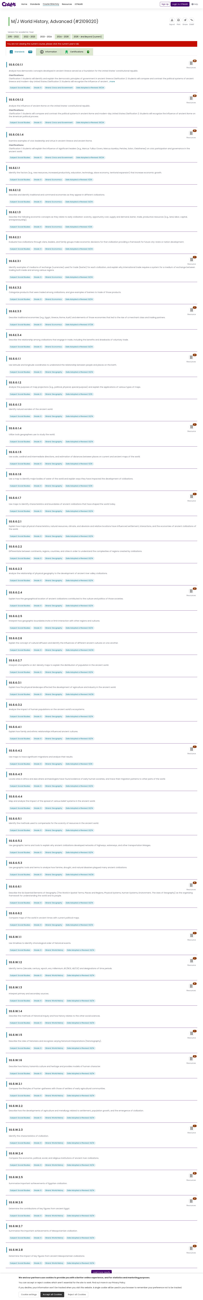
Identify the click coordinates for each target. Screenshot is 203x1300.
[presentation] (13, 36)
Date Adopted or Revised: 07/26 (79, 324)
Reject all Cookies (77, 1294)
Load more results (101, 1272)
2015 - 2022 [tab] (13, 36)
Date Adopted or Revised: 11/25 (79, 179)
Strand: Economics (53, 179)
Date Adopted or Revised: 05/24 (90, 87)
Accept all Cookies (52, 1294)
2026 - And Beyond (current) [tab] (88, 36)
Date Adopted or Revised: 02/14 (79, 202)
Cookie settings (29, 1294)
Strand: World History (54, 950)
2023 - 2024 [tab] (46, 36)
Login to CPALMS (180, 4)
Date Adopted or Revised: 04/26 (79, 650)
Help (196, 4)
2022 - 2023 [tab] (29, 36)
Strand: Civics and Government (58, 87)
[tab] (21, 52)
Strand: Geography (53, 372)
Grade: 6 (37, 87)
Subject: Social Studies (20, 87)
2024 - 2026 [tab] (63, 36)
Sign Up (165, 4)
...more (111, 81)
